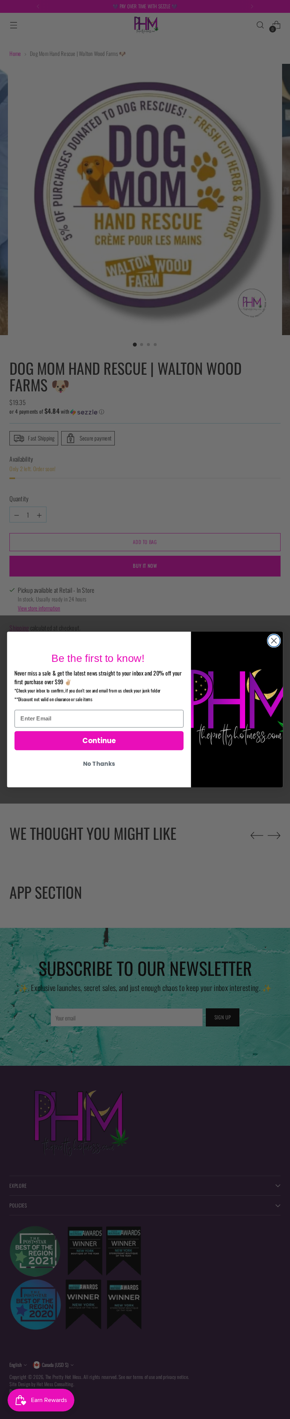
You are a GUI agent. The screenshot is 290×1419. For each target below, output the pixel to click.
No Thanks (99, 764)
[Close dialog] (274, 640)
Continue (99, 740)
